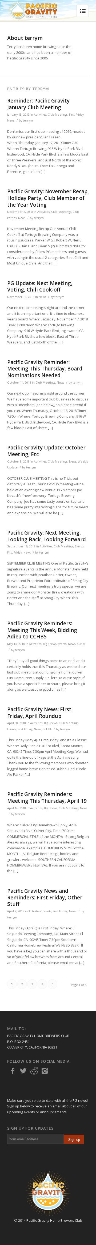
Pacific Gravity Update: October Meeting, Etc (46, 451)
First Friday (76, 114)
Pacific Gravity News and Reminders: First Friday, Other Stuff (44, 897)
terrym (28, 120)
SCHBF (81, 644)
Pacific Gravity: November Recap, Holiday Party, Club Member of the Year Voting (48, 198)
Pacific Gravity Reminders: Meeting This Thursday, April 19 (47, 797)
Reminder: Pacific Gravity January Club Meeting (38, 104)
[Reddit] (34, 1071)
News (10, 120)
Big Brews (49, 644)
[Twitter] (23, 1071)
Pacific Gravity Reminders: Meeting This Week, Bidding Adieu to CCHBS (42, 630)
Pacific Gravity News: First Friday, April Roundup (39, 713)
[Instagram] (44, 1071)
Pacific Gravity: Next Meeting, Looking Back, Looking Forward (46, 536)
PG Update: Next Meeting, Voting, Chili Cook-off (39, 286)
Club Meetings (57, 114)
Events (79, 546)
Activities (40, 114)
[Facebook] (12, 1071)
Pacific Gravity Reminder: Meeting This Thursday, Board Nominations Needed (44, 369)
